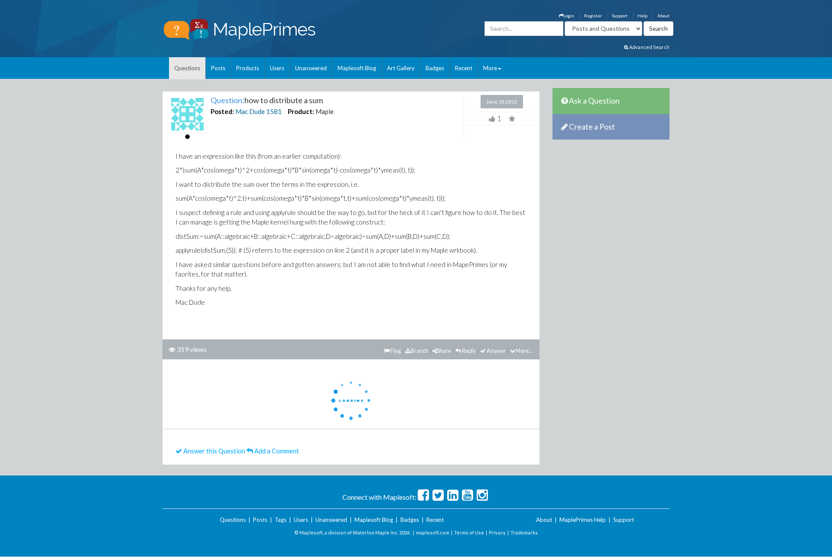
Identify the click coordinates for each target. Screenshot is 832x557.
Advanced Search (649, 47)
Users (277, 68)
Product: (301, 111)
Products (247, 68)
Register (593, 15)
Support (619, 15)
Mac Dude (250, 111)
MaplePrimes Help (582, 519)
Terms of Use (469, 532)
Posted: (222, 111)
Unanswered (311, 68)
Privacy (497, 532)
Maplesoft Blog (357, 68)
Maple (324, 111)
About (663, 15)
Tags (280, 519)
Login (568, 15)
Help (642, 15)
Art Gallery (401, 68)
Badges (435, 68)
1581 (274, 111)
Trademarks (524, 532)
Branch (419, 350)
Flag (395, 350)
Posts (218, 68)
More (490, 68)
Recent (463, 68)
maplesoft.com (432, 532)
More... (524, 350)
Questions (187, 68)
